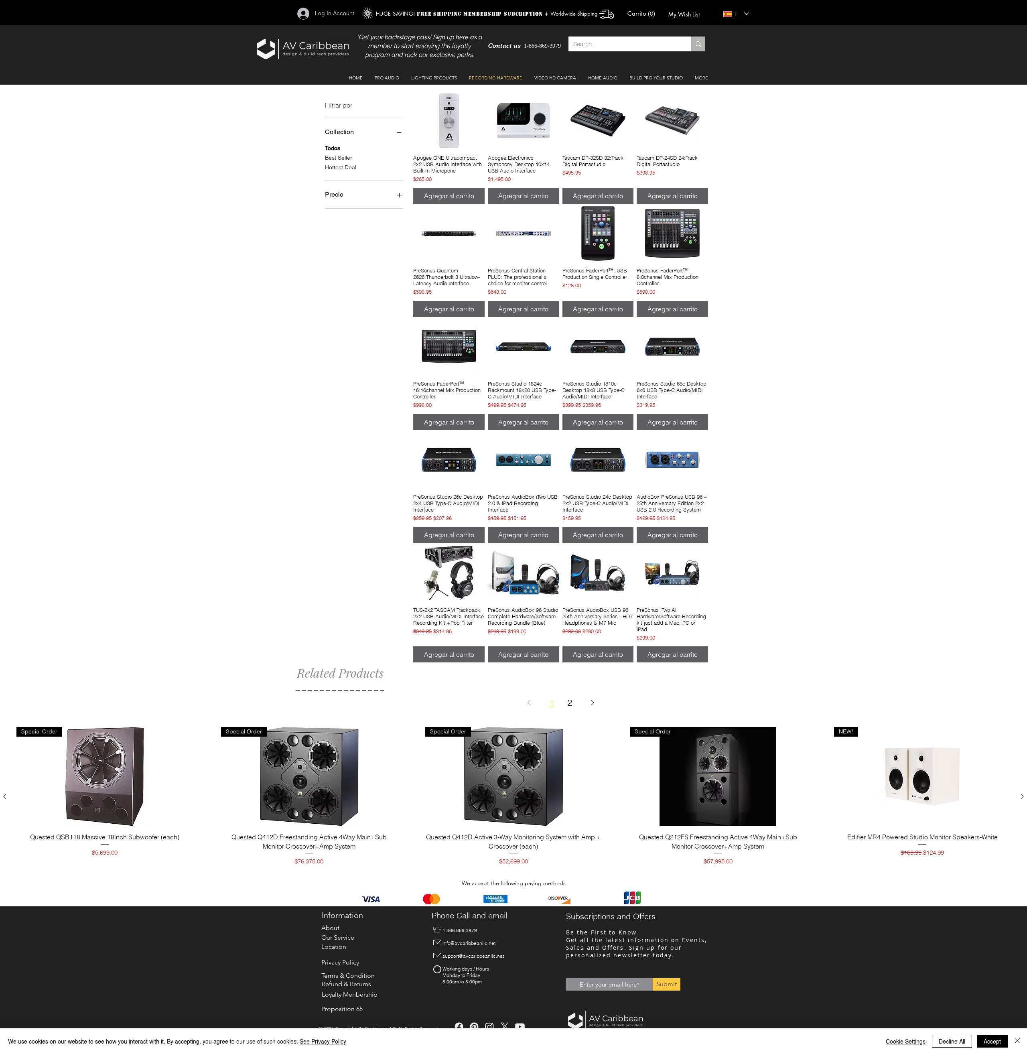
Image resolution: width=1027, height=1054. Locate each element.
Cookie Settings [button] (906, 1041)
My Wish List (684, 14)
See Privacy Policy (323, 1041)
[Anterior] (5, 796)
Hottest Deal (340, 167)
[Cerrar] (1017, 1041)
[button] (642, 13)
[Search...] (698, 44)
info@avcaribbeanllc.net (468, 943)
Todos (332, 148)
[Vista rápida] (448, 120)
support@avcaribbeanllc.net (473, 956)
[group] (513, 796)
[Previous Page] (529, 702)
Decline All (952, 1041)
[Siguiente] (1022, 796)
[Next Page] (592, 702)
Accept (992, 1041)
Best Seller (338, 157)
